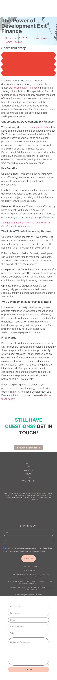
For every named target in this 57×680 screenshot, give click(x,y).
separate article (42, 127)
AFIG (17, 391)
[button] (28, 55)
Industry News (41, 38)
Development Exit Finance (23, 87)
